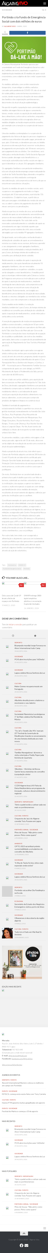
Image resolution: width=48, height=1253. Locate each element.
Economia (19, 901)
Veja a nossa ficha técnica (12, 1065)
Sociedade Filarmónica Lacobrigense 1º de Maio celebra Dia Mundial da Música (30, 717)
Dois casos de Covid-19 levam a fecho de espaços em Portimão (11, 598)
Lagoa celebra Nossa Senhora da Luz (30, 673)
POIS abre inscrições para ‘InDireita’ (30, 659)
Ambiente (18, 843)
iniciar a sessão (15, 624)
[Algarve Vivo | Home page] (19, 3)
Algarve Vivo (10, 26)
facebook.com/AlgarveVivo (22, 1059)
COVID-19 (22, 565)
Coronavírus (12, 565)
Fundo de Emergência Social (12, 569)
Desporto (18, 642)
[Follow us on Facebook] (21, 1245)
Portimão (27, 569)
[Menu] (44, 3)
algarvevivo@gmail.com (18, 1055)
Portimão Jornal (22, 829)
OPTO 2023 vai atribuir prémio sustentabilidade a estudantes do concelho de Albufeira (29, 849)
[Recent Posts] (13, 636)
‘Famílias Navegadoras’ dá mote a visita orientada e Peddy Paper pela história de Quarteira (29, 755)
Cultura (18, 683)
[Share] (27, 33)
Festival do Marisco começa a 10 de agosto (20, 1111)
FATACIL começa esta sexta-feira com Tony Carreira (24, 1094)
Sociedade (7, 10)
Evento (25, 816)
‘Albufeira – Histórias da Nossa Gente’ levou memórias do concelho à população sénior (30, 771)
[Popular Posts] (35, 636)
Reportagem (28, 802)
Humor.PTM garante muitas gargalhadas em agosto (23, 1103)
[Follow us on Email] (26, 1245)
